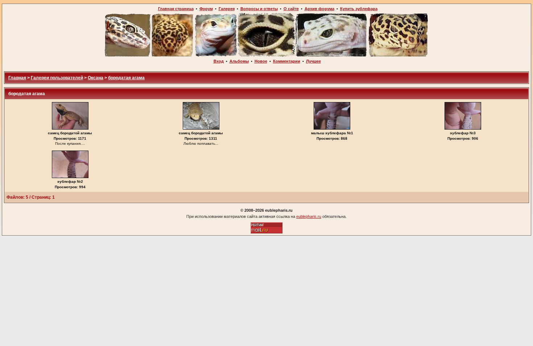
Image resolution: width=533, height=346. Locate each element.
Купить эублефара (358, 9)
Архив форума (319, 9)
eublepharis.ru (308, 216)
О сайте (291, 9)
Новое (261, 61)
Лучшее (313, 61)
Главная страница (176, 9)
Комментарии (286, 61)
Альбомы (239, 61)
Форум (206, 9)
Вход (219, 61)
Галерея (227, 9)
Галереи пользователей (57, 77)
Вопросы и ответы (259, 9)
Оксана (95, 77)
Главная (17, 77)
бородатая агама (126, 77)
